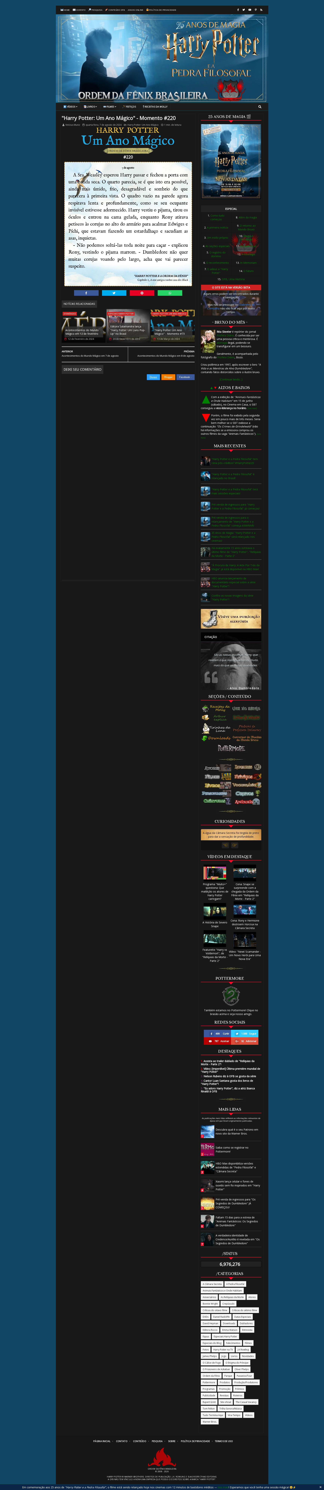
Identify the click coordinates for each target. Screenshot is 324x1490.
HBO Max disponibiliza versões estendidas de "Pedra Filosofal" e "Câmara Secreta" (236, 1167)
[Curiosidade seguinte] (234, 845)
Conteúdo (139, 1441)
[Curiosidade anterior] (225, 845)
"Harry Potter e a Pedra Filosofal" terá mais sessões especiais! (235, 491)
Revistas (224, 1395)
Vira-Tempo (234, 1415)
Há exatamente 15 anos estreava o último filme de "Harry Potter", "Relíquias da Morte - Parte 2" (236, 552)
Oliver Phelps (242, 1369)
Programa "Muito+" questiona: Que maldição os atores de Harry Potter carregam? (214, 891)
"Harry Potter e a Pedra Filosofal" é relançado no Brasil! (233, 476)
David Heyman (210, 1323)
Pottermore (209, 1382)
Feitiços (131, 106)
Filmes (110, 106)
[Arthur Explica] (216, 717)
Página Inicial (101, 1441)
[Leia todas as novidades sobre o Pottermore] (232, 748)
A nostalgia (248, 254)
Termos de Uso (224, 1441)
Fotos (206, 1349)
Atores (252, 1297)
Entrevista (247, 1330)
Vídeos (71, 106)
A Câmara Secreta (212, 1284)
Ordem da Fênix (211, 1375)
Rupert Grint (209, 1402)
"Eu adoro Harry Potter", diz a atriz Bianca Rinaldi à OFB (228, 1090)
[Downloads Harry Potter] (216, 739)
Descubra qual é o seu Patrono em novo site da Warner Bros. (237, 1131)
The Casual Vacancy (246, 1402)
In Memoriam (248, 262)
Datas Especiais (242, 1316)
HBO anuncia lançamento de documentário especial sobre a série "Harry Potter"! (234, 582)
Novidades (248, 1356)
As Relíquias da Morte (232, 1297)
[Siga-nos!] (243, 10)
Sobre (172, 1441)
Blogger (168, 377)
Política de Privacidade (162, 10)
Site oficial (225, 1402)
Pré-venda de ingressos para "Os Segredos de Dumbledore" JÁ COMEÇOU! (236, 1203)
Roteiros (237, 1395)
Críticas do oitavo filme (215, 1310)
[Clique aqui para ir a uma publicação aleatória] (231, 619)
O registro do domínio (217, 254)
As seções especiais (218, 246)
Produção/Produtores (246, 1382)
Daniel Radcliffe (221, 1316)
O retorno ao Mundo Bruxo (247, 227)
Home (67, 10)
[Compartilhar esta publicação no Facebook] (86, 293)
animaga (222, 342)
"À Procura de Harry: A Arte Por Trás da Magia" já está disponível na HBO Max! (236, 567)
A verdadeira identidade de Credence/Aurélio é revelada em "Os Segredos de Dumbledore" (238, 1239)
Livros (91, 106)
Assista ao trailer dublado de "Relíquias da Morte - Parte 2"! (227, 1062)
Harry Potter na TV (223, 1349)
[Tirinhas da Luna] (216, 728)
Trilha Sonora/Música (230, 1408)
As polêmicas (248, 246)
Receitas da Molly (156, 106)
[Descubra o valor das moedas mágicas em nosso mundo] (248, 738)
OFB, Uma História (233, 279)
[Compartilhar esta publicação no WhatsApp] (170, 293)
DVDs (205, 1316)
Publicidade (209, 1395)
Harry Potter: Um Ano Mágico (143, 124)
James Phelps (210, 1356)
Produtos (225, 1382)
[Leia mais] (252, 408)
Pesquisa (97, 10)
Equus (206, 1336)
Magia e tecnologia (247, 237)
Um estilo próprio (217, 237)
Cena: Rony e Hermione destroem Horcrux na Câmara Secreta (245, 924)
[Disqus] (128, 427)
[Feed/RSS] (261, 10)
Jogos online (135, 10)
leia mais (223, 1487)
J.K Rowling (243, 1349)
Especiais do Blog (212, 1343)
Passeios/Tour (244, 1375)
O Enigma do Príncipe (237, 1362)
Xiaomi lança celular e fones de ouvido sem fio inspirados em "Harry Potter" (238, 1185)
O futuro (248, 271)
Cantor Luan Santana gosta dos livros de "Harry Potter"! (227, 1082)
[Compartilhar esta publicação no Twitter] (114, 293)
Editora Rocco (210, 1330)
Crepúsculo (228, 1303)
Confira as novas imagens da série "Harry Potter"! (232, 597)
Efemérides (70, 313)
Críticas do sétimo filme (244, 1310)
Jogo (223, 1356)
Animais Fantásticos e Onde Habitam (222, 1290)
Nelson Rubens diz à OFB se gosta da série (228, 1076)
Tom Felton (209, 1408)
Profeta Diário (225, 335)
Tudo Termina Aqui (213, 1415)
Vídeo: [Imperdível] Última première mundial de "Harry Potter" (230, 1070)
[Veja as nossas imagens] (256, 10)
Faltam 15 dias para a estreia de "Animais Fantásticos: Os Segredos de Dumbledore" (237, 1221)
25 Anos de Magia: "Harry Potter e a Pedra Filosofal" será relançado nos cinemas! (233, 536)
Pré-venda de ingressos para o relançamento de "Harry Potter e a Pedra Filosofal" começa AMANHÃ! (233, 521)
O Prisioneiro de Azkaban (216, 1369)
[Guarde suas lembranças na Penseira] (247, 708)
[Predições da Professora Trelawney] (247, 728)
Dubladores (246, 1323)
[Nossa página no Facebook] (238, 10)
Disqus (153, 377)
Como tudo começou (217, 217)
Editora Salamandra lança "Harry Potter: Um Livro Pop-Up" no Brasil (127, 330)
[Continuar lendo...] (231, 379)
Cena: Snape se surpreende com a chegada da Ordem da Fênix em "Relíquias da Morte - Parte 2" (245, 891)
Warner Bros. (210, 1421)
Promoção (224, 1389)
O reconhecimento (217, 262)
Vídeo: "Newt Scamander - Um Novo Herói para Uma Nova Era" (245, 955)
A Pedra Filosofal (235, 1284)
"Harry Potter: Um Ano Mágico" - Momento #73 (169, 332)
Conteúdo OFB (117, 10)
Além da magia (248, 217)
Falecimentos (233, 1343)
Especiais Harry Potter (121, 313)
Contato (81, 10)
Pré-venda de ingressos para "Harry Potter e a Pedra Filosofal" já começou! (236, 506)
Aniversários (209, 1297)
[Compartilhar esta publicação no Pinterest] (142, 293)
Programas (208, 1389)
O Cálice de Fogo (212, 1362)
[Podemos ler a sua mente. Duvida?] (247, 717)
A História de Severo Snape (214, 924)
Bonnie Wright (210, 1303)
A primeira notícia (217, 227)
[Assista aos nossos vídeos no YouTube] (250, 10)
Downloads (229, 1323)
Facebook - (185, 377)
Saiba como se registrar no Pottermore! (232, 1149)
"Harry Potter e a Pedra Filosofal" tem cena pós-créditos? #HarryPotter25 (235, 461)
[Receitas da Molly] (216, 708)
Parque (228, 1375)
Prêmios (239, 1389)
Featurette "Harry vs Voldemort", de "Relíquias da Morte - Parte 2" (215, 955)
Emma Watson (229, 1330)
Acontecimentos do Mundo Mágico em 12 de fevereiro (82, 332)
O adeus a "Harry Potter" (217, 271)
